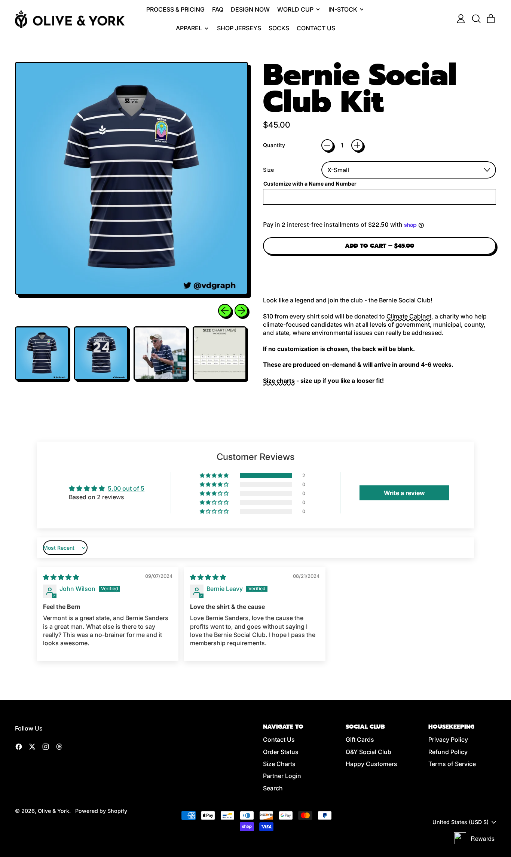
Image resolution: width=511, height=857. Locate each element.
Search (273, 788)
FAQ (217, 9)
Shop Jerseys (239, 28)
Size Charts (279, 764)
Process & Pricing (175, 9)
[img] (61, 577)
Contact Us (316, 28)
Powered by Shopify (101, 811)
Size (268, 170)
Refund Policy (448, 752)
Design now (250, 9)
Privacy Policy (448, 739)
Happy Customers (371, 764)
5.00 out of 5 (126, 488)
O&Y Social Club (368, 752)
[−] (327, 145)
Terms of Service (452, 764)
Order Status (281, 752)
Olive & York (53, 811)
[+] (357, 145)
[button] (476, 18)
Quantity (274, 145)
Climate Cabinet (408, 316)
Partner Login (282, 776)
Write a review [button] (404, 493)
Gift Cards (360, 739)
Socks (279, 28)
